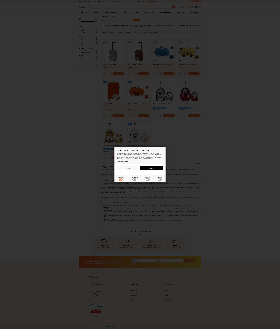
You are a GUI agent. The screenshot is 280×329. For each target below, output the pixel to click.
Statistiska (160, 177)
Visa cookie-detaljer (140, 173)
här (152, 158)
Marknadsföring (134, 177)
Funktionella (147, 177)
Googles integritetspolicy (122, 161)
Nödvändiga (120, 177)
